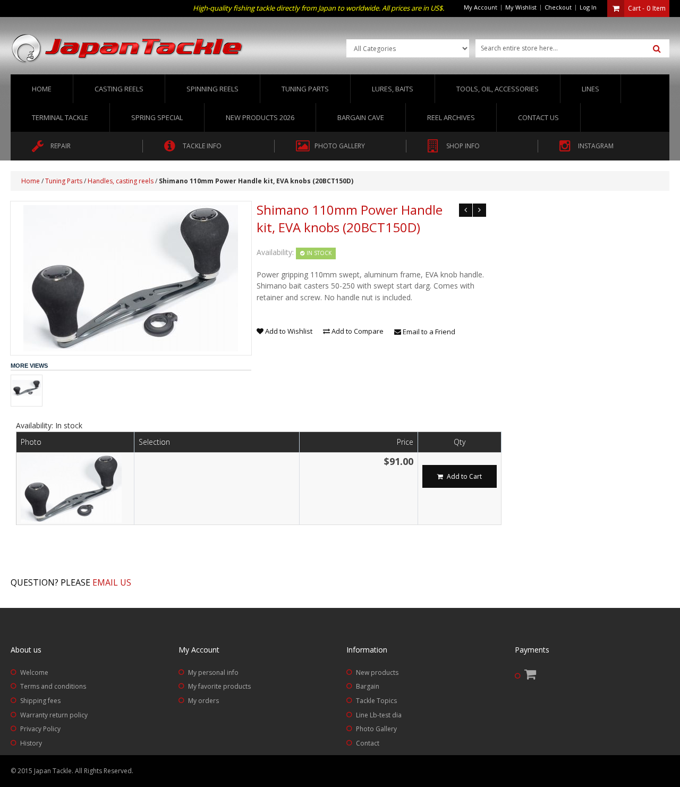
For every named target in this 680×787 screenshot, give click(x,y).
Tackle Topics (376, 700)
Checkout (558, 7)
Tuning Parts (63, 180)
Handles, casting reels (121, 180)
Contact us (538, 117)
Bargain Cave (360, 117)
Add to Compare (357, 331)
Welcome (34, 672)
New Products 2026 (260, 117)
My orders (203, 700)
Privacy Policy (40, 728)
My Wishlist (521, 7)
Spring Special (157, 117)
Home (42, 89)
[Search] (656, 48)
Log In (588, 7)
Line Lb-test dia (379, 715)
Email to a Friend (428, 331)
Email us (111, 582)
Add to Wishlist (288, 331)
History (31, 743)
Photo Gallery (376, 728)
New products (377, 672)
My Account (480, 7)
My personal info (213, 672)
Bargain (367, 686)
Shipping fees (40, 700)
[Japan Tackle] (127, 49)
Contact (367, 743)
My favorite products (219, 686)
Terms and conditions (53, 686)
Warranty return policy (54, 715)
